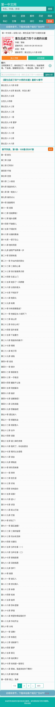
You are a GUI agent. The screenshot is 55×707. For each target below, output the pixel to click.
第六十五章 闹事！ (9, 494)
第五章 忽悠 (6, 176)
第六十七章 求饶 (8, 504)
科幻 (5, 21)
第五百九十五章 (7, 95)
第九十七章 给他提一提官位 (12, 663)
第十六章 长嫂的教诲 (9, 234)
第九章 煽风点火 (8, 197)
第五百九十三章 (7, 106)
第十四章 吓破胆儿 (9, 223)
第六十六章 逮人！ (9, 499)
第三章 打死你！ (8, 165)
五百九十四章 (6, 101)
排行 (32, 21)
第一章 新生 (6, 154)
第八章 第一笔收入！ (9, 191)
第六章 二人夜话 (8, 181)
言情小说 (17, 33)
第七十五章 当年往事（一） (12, 547)
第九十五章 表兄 (8, 652)
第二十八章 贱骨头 (9, 297)
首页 (5, 15)
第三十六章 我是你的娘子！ (12, 340)
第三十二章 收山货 (9, 319)
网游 (50, 15)
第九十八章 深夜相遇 (9, 562)
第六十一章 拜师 (8, 472)
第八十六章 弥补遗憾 (9, 605)
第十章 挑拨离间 (8, 202)
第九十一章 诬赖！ (9, 631)
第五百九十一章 (7, 117)
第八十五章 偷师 (8, 600)
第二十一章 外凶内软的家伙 (12, 260)
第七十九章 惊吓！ (9, 568)
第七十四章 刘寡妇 (9, 541)
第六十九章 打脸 (8, 515)
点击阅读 (40, 58)
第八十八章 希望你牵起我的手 (13, 615)
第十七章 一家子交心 (9, 239)
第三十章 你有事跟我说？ (11, 308)
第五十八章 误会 (8, 456)
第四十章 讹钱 (7, 361)
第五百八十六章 (7, 143)
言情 (14, 21)
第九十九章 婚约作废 (9, 674)
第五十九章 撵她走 (9, 462)
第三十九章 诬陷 (8, 356)
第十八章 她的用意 (9, 244)
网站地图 (27, 703)
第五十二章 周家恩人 (9, 425)
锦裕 (22, 42)
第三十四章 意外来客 (9, 329)
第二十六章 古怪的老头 (10, 287)
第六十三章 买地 (8, 483)
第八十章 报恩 (7, 573)
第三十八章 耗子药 (9, 350)
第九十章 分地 (7, 626)
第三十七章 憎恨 (8, 345)
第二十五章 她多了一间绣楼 (12, 282)
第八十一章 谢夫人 (9, 578)
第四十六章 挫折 (8, 393)
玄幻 (14, 15)
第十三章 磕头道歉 (9, 218)
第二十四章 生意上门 (9, 276)
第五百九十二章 (7, 111)
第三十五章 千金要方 (9, 335)
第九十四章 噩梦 (8, 647)
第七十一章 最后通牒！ (10, 525)
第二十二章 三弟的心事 (10, 266)
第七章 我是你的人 (9, 186)
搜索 (50, 8)
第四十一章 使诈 (8, 366)
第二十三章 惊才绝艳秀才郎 (12, 271)
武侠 (23, 15)
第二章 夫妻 (6, 160)
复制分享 (49, 74)
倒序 (50, 149)
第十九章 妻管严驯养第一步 (12, 250)
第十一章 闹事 (7, 207)
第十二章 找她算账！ (9, 213)
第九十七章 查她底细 (9, 557)
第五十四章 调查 (8, 435)
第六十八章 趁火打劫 (9, 509)
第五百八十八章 (7, 133)
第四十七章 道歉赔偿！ (10, 398)
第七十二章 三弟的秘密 (10, 531)
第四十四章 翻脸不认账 (10, 382)
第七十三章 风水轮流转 (10, 536)
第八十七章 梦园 (8, 610)
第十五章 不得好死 (9, 229)
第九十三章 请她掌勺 (9, 642)
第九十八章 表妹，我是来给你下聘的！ (17, 668)
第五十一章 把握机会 (9, 419)
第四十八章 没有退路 (9, 403)
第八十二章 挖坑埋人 (9, 584)
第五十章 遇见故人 (9, 414)
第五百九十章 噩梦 (9, 122)
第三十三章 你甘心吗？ (10, 324)
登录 (50, 21)
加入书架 (14, 58)
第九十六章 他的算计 (9, 658)
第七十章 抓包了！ (9, 520)
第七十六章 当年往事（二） (12, 552)
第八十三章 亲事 (8, 589)
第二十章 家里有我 (9, 255)
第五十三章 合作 (8, 430)
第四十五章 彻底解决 (9, 388)
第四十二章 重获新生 (9, 372)
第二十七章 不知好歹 (9, 292)
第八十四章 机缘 (8, 594)
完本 (41, 21)
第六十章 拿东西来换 (9, 467)
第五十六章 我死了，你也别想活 (14, 446)
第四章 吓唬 (6, 170)
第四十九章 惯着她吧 (9, 409)
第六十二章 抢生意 (9, 478)
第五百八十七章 (7, 138)
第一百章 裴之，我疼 (9, 679)
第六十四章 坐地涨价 (9, 488)
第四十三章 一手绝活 (9, 377)
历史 (41, 15)
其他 (23, 21)
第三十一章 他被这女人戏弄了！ (14, 313)
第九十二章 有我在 (9, 637)
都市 (32, 15)
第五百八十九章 (7, 127)
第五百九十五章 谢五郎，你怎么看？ (16, 90)
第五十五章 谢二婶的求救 (11, 441)
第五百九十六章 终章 (33, 52)
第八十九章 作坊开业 (9, 621)
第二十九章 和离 (8, 303)
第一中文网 (8, 4)
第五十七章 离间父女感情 (11, 451)
